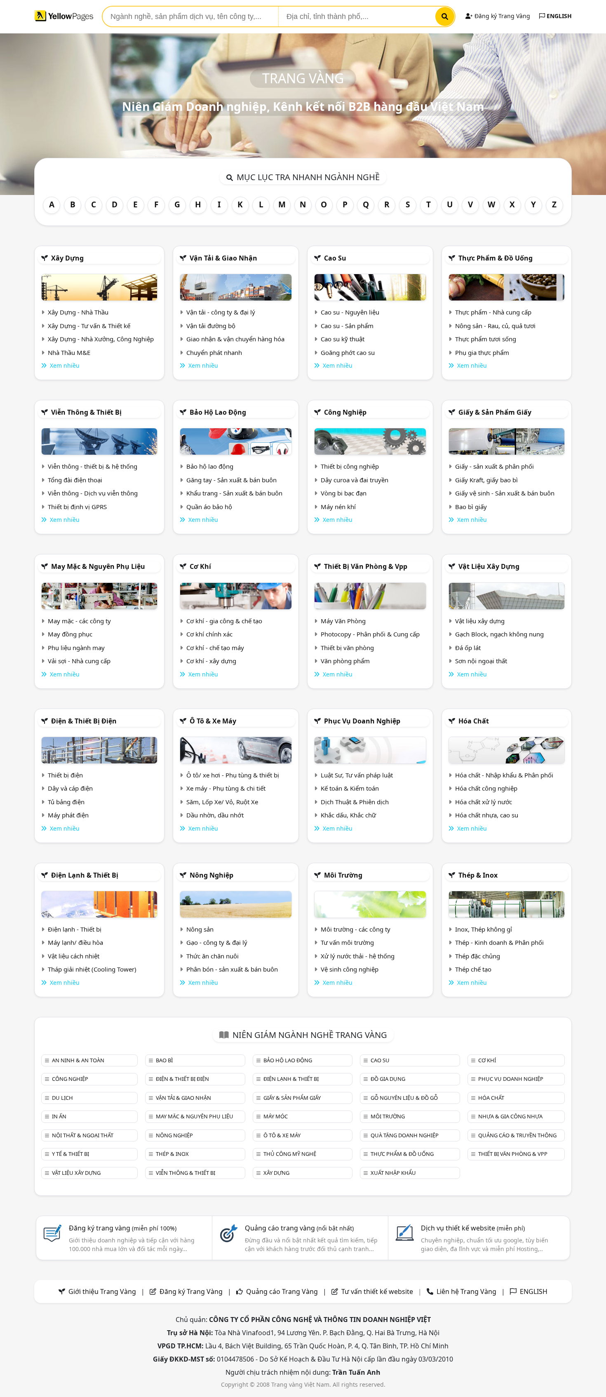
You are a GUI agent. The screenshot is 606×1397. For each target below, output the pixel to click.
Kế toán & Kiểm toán (350, 788)
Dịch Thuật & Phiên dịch (355, 802)
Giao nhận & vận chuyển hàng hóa (235, 339)
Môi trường (343, 875)
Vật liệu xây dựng (488, 566)
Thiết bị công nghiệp (350, 466)
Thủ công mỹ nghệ (289, 1154)
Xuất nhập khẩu (393, 1172)
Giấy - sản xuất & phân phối (494, 466)
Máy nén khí (338, 506)
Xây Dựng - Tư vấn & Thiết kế (89, 326)
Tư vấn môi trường (347, 942)
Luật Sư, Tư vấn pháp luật (357, 775)
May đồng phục (70, 634)
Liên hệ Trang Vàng (466, 1291)
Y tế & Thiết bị (70, 1154)
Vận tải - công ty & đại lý (220, 312)
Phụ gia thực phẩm (482, 352)
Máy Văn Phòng (343, 621)
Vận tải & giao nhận (223, 258)
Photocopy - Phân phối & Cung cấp (370, 634)
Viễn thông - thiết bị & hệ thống (92, 466)
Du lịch (62, 1097)
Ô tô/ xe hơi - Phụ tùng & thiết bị (232, 775)
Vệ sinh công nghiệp (349, 969)
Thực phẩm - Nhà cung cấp (493, 312)
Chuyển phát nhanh (214, 352)
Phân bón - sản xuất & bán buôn (232, 969)
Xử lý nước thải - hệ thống (358, 956)
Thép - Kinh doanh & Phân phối (499, 942)
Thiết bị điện (65, 775)
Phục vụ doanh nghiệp (362, 721)
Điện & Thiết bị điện (84, 721)
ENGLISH (558, 16)
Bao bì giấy (471, 506)
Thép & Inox (478, 875)
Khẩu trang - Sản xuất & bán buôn (234, 493)
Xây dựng (67, 258)
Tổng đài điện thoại (75, 480)
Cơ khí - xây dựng (211, 661)
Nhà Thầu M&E (69, 352)
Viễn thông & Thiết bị (86, 412)
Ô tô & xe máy (213, 721)
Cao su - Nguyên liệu (350, 312)
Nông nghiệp (211, 875)
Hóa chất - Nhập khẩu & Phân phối (504, 775)
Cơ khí (200, 566)
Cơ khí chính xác (209, 634)
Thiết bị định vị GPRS (77, 506)
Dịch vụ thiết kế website (473, 1228)
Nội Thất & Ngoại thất (82, 1135)
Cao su (335, 258)
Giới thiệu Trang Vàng (102, 1291)
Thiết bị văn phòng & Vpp (365, 566)
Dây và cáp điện (70, 788)
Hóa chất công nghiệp (486, 788)
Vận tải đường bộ (210, 326)
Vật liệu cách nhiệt (73, 956)
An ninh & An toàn (78, 1060)
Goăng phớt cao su (348, 352)
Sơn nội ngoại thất (481, 661)
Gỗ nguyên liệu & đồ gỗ (404, 1097)
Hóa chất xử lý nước (483, 802)
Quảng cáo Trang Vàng (282, 1291)
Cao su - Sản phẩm (347, 326)
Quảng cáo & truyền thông (517, 1135)
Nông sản (200, 929)
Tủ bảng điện (66, 802)
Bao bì (164, 1060)
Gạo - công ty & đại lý (216, 942)
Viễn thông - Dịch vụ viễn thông (93, 493)
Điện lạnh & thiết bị (84, 875)
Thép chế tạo (473, 969)
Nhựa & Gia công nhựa (510, 1116)
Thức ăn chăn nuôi (212, 956)
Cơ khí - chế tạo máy (215, 647)
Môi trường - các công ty (355, 929)
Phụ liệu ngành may (76, 647)
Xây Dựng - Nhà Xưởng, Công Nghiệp (101, 339)
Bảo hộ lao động (218, 412)
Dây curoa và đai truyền (354, 480)
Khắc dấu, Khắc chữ (348, 815)
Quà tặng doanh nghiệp (405, 1135)
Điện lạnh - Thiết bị (74, 929)
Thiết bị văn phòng (347, 647)
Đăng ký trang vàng (122, 1228)
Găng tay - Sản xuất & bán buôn (231, 480)
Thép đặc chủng (477, 956)
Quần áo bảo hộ (209, 506)
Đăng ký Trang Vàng (501, 16)
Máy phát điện (68, 815)
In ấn (59, 1116)
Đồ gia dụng (388, 1078)
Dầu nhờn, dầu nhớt (215, 815)
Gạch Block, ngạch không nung (499, 634)
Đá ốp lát (468, 647)
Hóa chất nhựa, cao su (486, 815)
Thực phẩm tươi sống (485, 339)
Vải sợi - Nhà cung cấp (79, 661)
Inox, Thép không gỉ (483, 929)
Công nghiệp (345, 412)
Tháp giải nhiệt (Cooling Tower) (92, 969)
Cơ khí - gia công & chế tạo (224, 621)
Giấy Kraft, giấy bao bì (486, 480)
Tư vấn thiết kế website (378, 1291)
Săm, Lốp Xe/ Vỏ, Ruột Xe (222, 802)
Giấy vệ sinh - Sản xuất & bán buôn (504, 493)
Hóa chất (473, 721)
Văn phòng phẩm (345, 661)
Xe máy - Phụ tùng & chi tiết (225, 788)
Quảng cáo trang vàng (299, 1228)
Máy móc (275, 1116)
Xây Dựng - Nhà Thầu (78, 312)
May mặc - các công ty (79, 621)
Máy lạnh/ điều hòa (75, 942)
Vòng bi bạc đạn (343, 493)
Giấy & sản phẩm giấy (494, 412)
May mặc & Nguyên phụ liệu (98, 566)
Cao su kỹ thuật (342, 339)
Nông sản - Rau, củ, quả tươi (495, 326)
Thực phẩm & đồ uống (495, 258)
